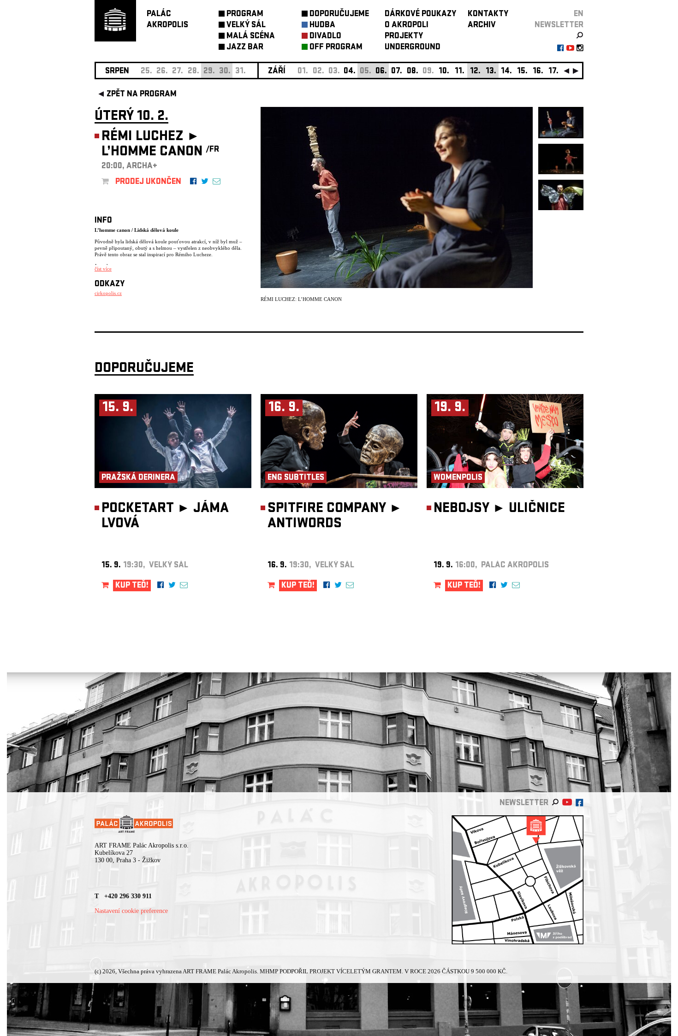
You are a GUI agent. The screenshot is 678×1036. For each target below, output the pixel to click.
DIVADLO (325, 36)
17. (553, 71)
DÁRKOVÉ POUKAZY (420, 14)
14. (506, 71)
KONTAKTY (488, 14)
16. (538, 71)
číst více (103, 268)
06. (381, 71)
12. (475, 71)
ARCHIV (482, 25)
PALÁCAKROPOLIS (167, 20)
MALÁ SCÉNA (250, 36)
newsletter (559, 25)
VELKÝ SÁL (246, 25)
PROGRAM (244, 14)
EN (578, 14)
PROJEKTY (404, 36)
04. (350, 71)
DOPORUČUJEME (339, 14)
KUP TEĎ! (132, 586)
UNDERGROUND (412, 47)
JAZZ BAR (244, 47)
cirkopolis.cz (108, 293)
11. (459, 71)
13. (491, 71)
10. (444, 71)
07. (396, 71)
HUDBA (322, 25)
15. (522, 71)
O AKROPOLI (406, 25)
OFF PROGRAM (336, 47)
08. (412, 71)
